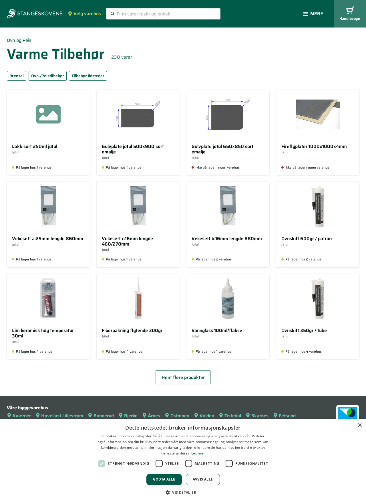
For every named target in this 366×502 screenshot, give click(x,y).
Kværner (22, 415)
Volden (207, 415)
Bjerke (131, 415)
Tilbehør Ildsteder (87, 76)
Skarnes (259, 415)
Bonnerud (104, 415)
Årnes (154, 415)
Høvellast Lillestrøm (62, 415)
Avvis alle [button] (203, 479)
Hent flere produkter (183, 377)
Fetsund (287, 415)
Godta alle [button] (164, 479)
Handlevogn (349, 18)
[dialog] (183, 460)
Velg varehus (87, 13)
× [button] (359, 425)
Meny (316, 13)
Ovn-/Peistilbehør (47, 76)
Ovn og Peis (19, 40)
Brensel (16, 76)
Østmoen (179, 415)
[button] (183, 492)
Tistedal (232, 415)
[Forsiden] (35, 14)
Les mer (198, 453)
